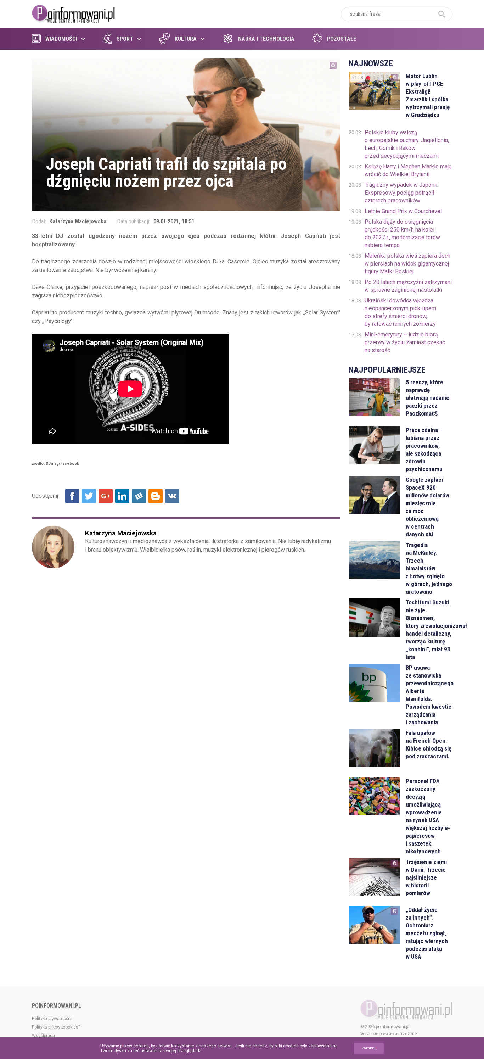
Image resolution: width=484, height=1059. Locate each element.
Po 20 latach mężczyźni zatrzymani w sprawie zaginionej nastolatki (408, 286)
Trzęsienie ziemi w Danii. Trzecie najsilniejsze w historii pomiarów (426, 877)
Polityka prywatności (52, 1018)
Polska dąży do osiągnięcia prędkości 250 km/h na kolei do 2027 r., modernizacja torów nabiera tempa (402, 233)
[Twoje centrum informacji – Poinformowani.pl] (73, 13)
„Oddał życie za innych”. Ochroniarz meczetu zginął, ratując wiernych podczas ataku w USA (427, 933)
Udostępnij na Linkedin (122, 496)
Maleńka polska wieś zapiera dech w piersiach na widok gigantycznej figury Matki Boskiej (407, 263)
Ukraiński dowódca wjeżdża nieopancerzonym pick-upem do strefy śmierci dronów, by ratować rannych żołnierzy (400, 312)
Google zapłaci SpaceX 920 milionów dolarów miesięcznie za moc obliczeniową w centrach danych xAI (427, 507)
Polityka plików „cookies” (56, 1027)
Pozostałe (341, 38)
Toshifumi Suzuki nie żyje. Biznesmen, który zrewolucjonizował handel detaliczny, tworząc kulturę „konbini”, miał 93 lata (429, 630)
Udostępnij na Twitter (89, 496)
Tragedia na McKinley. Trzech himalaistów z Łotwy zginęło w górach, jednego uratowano (429, 568)
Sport (125, 38)
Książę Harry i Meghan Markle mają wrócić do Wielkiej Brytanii (408, 170)
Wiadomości (61, 38)
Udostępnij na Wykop (139, 496)
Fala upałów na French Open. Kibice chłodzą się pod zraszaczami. (428, 744)
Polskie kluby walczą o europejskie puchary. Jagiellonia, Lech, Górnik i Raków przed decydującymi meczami (407, 144)
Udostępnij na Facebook (72, 496)
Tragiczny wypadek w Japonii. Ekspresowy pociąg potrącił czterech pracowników (401, 193)
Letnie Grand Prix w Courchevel (403, 211)
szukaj (442, 14)
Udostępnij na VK (172, 496)
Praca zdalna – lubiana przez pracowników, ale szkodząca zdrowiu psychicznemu (424, 450)
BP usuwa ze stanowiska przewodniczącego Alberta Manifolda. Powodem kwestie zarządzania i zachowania (429, 695)
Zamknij (369, 1048)
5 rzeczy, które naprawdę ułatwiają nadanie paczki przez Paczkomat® (427, 398)
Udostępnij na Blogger (155, 496)
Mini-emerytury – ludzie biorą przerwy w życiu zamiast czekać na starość (405, 342)
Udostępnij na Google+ (106, 496)
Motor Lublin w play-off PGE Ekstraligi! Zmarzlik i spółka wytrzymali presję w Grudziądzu (428, 95)
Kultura (186, 38)
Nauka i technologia (266, 38)
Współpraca (43, 1035)
